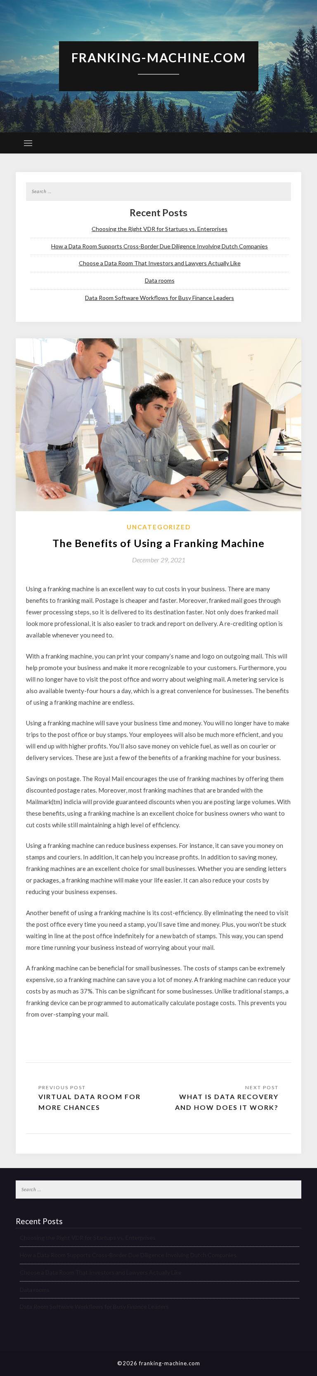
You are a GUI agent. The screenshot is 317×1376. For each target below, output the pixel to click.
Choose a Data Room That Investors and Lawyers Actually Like (160, 263)
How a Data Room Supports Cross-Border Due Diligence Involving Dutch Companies (159, 246)
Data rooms (160, 280)
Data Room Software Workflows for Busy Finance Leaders (159, 297)
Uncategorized (159, 527)
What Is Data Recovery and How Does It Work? (227, 1102)
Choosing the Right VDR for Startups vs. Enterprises (159, 228)
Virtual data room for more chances (89, 1102)
